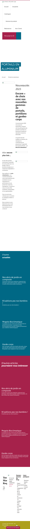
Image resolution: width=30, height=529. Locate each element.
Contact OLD (25, 487)
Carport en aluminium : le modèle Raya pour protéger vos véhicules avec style (18, 503)
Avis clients (25, 484)
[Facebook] (9, 489)
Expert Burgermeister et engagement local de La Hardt (18, 488)
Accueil (4, 77)
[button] (18, 36)
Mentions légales (25, 481)
